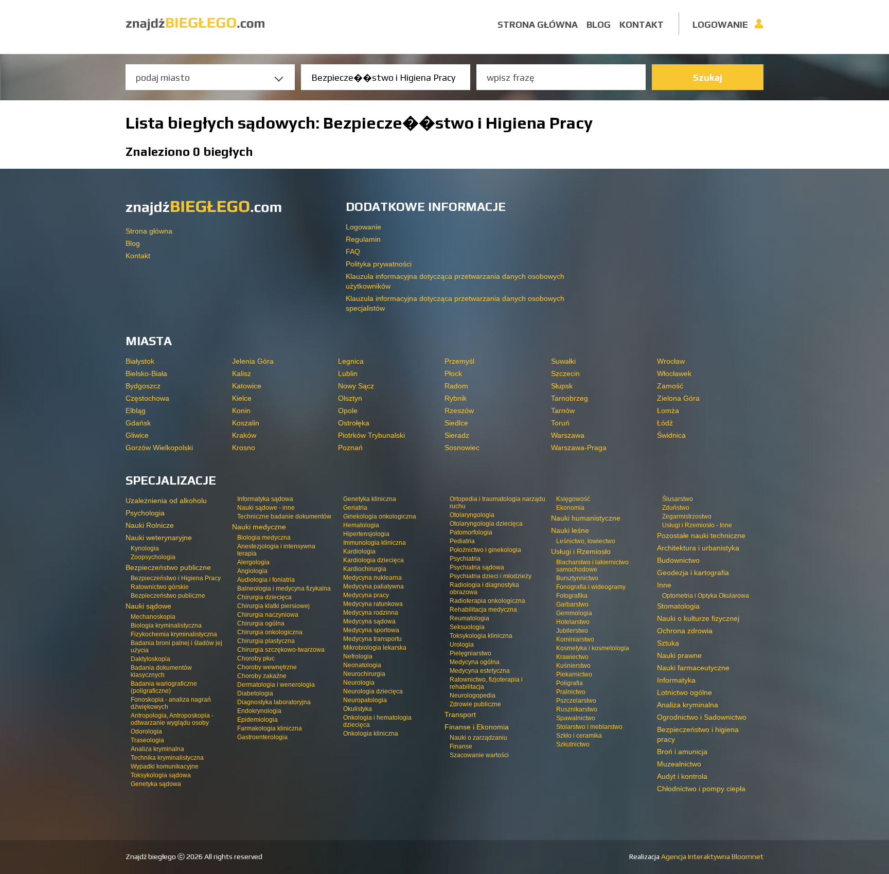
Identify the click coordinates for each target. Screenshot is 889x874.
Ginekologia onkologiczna (379, 516)
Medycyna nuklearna (372, 577)
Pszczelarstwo (576, 700)
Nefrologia (357, 656)
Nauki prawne (679, 655)
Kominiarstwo (575, 639)
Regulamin (363, 239)
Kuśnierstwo (573, 665)
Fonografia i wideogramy (591, 587)
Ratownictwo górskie (160, 587)
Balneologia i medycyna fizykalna (284, 588)
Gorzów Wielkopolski (159, 447)
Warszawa (567, 435)
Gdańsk (138, 423)
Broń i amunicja (682, 751)
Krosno (243, 447)
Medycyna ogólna (475, 662)
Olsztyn (350, 398)
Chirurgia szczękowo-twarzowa (281, 649)
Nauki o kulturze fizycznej (698, 618)
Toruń (560, 423)
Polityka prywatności (379, 264)
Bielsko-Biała (146, 373)
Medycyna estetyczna (480, 670)
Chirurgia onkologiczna (270, 632)
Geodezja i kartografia (693, 572)
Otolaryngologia (472, 515)
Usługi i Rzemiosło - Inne (697, 525)
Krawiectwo (572, 657)
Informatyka (676, 680)
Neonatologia (362, 665)
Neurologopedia (472, 695)
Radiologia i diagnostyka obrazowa (484, 588)
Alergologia (253, 562)
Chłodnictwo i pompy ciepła (701, 788)
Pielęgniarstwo (470, 653)
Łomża (668, 410)
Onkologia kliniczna (370, 733)
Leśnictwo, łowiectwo (585, 541)
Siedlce (456, 423)
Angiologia (252, 571)
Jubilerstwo (572, 630)
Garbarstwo (572, 604)
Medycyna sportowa (371, 630)
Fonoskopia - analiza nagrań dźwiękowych (171, 703)
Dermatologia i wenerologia (276, 684)
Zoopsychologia (153, 557)
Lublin (348, 373)
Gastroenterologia (262, 737)
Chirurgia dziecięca (264, 597)
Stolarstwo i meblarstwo (589, 726)
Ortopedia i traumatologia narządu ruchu (497, 502)
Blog (598, 24)
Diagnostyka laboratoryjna (274, 702)
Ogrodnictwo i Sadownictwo (701, 717)
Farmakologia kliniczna (269, 728)
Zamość (670, 386)
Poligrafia (569, 683)
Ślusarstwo (677, 499)
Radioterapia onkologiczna (487, 600)
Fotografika (572, 595)
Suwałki (563, 361)
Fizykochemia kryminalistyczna (174, 634)
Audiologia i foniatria (266, 579)
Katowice (246, 386)
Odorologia (146, 731)
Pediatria (462, 541)
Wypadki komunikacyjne (165, 766)
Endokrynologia (259, 711)
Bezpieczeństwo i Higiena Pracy (176, 578)
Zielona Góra (678, 398)
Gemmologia (574, 613)
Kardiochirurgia (364, 569)
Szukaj (707, 77)
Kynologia (145, 548)
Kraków (244, 435)
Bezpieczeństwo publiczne (168, 595)
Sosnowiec (461, 447)
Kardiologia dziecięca (373, 560)
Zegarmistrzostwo (687, 516)
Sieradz (456, 435)
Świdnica (671, 435)
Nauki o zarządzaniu (478, 737)
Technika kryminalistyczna (167, 757)
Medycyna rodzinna (370, 612)
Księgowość (573, 499)
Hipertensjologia (366, 534)
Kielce (242, 398)
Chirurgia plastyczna (266, 641)
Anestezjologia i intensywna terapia (276, 550)
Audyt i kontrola (682, 776)
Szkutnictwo (573, 744)
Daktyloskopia (150, 659)
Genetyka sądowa (156, 784)
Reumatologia (469, 618)
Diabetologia (255, 693)
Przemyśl (459, 361)
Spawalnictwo (575, 718)
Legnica (351, 361)
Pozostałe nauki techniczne (701, 535)
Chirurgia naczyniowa (267, 614)
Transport (460, 714)
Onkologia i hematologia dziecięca (377, 721)
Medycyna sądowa (369, 621)
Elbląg (136, 410)
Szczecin (565, 373)
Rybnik (455, 398)
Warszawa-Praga (579, 447)
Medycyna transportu (372, 639)
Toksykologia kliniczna (481, 635)
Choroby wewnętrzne (267, 667)
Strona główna (537, 24)
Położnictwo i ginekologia (485, 550)
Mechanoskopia (153, 616)
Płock (453, 373)
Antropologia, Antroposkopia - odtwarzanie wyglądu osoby (172, 719)
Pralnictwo (570, 691)
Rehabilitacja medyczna (483, 609)
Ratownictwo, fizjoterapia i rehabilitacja (486, 683)
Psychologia (145, 513)
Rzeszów (459, 410)
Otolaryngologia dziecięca (486, 523)
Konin (241, 410)
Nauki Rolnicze (150, 525)
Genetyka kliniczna (369, 499)
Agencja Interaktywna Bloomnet (711, 856)
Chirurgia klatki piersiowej (273, 606)
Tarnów (563, 410)
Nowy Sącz (356, 386)
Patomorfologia (471, 532)
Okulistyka (357, 708)
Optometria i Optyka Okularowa (705, 595)
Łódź (665, 423)
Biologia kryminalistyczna (166, 625)
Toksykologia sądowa (161, 775)
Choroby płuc (256, 658)
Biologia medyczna (264, 537)
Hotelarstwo (573, 622)
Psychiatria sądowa (477, 567)
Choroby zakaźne (262, 676)
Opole (348, 410)
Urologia (462, 644)
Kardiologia (359, 551)
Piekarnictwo (574, 674)
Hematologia (361, 525)
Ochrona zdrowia (685, 631)
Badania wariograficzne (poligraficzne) (164, 687)
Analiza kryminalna (157, 749)
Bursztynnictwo (577, 578)
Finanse (461, 746)
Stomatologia (678, 606)
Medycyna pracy (366, 595)
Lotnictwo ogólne (684, 692)
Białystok (140, 361)
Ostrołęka (353, 423)
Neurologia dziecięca (373, 691)
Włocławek (674, 373)
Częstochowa (147, 398)
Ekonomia (570, 507)
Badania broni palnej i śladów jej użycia (176, 646)
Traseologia (147, 740)
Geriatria (355, 507)
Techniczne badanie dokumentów (284, 516)
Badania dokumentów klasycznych (161, 671)
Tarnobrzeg (569, 398)
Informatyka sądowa (265, 499)
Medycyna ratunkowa (373, 604)
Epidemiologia (257, 719)
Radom (456, 386)
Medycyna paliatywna (373, 586)
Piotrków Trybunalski (371, 435)
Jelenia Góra (253, 361)
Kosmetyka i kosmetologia (592, 648)
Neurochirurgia (364, 673)
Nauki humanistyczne (585, 518)
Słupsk (562, 386)
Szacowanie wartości (479, 755)
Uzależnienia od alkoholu (166, 500)
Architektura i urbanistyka (698, 548)
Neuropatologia (365, 700)
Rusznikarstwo (576, 709)
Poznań (350, 447)
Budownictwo (678, 560)
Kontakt (641, 24)
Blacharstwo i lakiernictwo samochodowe (592, 566)
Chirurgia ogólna (261, 623)
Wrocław (671, 361)
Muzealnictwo (679, 764)
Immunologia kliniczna (374, 542)
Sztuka (668, 643)
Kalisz (241, 373)
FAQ (353, 251)
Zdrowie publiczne (475, 704)
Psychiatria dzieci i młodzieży (490, 576)
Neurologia (359, 682)
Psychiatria (465, 558)
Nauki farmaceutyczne (693, 668)
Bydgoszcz (143, 386)
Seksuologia (467, 627)
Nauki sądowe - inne (266, 507)
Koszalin (245, 423)
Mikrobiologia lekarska (374, 647)
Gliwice (137, 435)
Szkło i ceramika (579, 735)
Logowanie (720, 24)
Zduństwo (675, 507)
